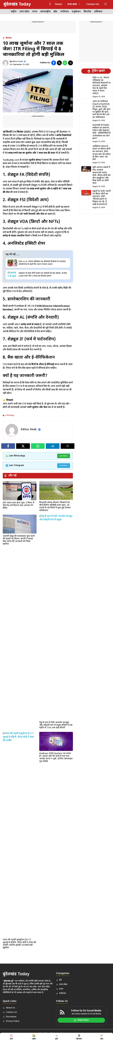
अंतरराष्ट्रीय (45, 11)
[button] (106, 4)
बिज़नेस (9, 38)
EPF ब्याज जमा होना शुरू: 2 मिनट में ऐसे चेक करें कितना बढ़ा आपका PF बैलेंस (18, 505)
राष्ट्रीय (13, 11)
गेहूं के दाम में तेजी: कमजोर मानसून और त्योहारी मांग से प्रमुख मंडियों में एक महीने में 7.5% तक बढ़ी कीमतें (55, 725)
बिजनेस (87, 11)
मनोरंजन (64, 11)
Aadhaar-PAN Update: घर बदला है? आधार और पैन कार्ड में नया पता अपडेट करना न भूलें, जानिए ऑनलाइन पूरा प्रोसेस (56, 757)
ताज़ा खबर (72, 4)
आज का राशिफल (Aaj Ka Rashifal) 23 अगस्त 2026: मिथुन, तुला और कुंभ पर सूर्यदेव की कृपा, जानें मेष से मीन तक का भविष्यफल (101, 109)
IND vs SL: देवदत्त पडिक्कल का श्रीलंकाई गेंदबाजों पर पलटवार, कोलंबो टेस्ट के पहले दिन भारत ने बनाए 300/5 (101, 85)
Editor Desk (17, 61)
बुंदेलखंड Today (17, 4)
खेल (55, 11)
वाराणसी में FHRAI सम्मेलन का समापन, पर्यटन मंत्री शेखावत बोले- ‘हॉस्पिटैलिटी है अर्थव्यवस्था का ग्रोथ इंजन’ (101, 132)
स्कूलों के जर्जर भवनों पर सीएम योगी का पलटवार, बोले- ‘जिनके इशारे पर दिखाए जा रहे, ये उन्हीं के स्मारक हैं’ (101, 198)
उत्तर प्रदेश (24, 11)
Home (58, 4)
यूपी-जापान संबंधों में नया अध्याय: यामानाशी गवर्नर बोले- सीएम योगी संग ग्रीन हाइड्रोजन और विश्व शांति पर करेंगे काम (101, 175)
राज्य (34, 11)
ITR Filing (10, 415)
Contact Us (92, 4)
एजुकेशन (76, 11)
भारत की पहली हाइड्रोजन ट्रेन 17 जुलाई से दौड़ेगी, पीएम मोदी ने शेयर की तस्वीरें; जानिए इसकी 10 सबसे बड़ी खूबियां (19, 943)
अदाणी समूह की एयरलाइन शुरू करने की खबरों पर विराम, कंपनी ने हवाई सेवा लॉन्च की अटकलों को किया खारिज (19, 540)
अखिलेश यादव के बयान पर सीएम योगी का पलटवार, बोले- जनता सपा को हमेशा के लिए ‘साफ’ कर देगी (101, 153)
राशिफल (98, 11)
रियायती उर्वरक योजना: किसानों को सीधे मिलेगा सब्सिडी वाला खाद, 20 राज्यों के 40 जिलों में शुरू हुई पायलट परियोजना (55, 506)
